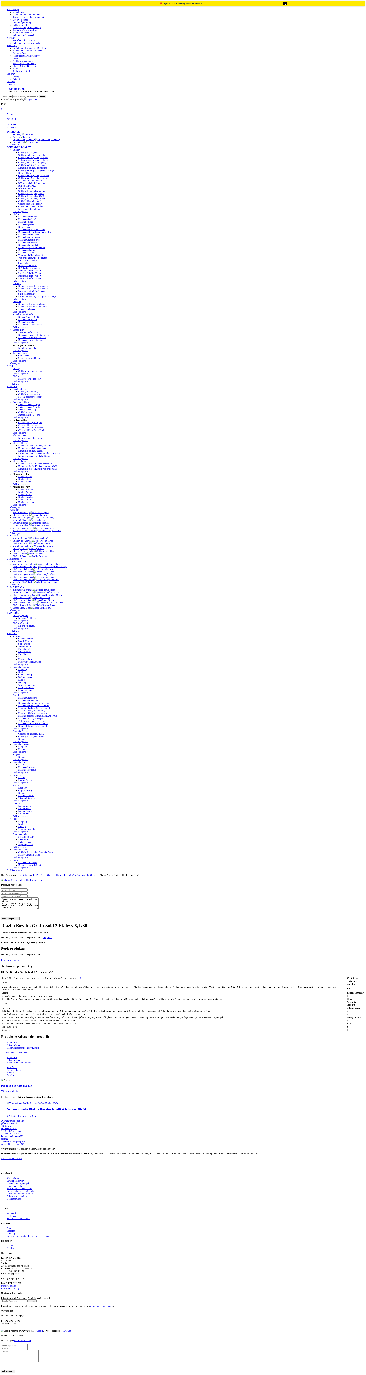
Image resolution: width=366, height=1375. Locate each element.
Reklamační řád (20, 25)
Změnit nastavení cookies (18, 1218)
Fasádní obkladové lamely (30, 397)
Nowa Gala (18, 775)
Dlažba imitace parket (28, 245)
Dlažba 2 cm (18, 330)
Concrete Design (25, 638)
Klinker (21, 680)
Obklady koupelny (21, 515)
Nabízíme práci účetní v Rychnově (28, 43)
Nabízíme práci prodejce (24, 40)
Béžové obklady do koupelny (31, 183)
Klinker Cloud (24, 479)
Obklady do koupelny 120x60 (31, 198)
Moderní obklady (26, 837)
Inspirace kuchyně (21, 538)
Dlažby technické (26, 795)
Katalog (16, 79)
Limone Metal (24, 813)
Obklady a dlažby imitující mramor (34, 178)
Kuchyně (17, 137)
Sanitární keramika (21, 523)
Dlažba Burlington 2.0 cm (24, 595)
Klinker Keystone (26, 502)
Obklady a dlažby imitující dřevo (33, 157)
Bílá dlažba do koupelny (29, 268)
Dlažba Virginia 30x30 (28, 317)
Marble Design (25, 641)
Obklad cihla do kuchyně (29, 201)
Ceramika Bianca (20, 731)
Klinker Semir (24, 481)
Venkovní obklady (26, 829)
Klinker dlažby (19, 461)
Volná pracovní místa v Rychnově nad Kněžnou (28, 1236)
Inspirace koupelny (21, 512)
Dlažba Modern (20, 553)
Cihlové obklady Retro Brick (31, 430)
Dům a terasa (18, 142)
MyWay (16, 636)
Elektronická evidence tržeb (19, 1188)
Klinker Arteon (25, 492)
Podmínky (17, 68)
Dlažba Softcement (21, 556)
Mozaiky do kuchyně (22, 546)
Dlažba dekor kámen (27, 767)
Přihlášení (11, 1213)
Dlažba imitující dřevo (23, 574)
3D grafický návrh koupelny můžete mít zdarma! (182, 3)
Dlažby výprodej (20, 623)
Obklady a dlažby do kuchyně (31, 165)
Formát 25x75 (24, 649)
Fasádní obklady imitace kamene (33, 713)
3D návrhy (12, 45)
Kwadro (16, 785)
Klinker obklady (20, 443)
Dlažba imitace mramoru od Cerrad (34, 703)
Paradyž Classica (26, 687)
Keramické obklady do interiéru (32, 168)
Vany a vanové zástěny (23, 528)
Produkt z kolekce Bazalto (16, 1085)
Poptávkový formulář (22, 32)
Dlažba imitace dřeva (27, 216)
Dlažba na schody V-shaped (31, 718)
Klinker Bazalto (25, 497)
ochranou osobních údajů (101, 1306)
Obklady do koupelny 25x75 (31, 734)
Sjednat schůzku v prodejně (25, 30)
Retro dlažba (24, 227)
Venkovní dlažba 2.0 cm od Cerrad (34, 708)
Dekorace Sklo (25, 659)
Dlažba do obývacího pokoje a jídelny (35, 232)
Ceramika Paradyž (21, 667)
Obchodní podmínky (22, 22)
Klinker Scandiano (26, 489)
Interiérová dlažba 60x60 (29, 278)
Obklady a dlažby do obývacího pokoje (36, 170)
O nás (9, 1228)
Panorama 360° (19, 53)
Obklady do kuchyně (22, 541)
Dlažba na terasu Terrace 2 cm (32, 337)
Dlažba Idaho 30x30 (27, 319)
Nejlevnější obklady (27, 618)
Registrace (11, 1216)
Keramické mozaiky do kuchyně (33, 288)
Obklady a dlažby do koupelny (32, 162)
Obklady (16, 150)
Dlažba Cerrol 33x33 (27, 862)
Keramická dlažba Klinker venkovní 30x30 (37, 466)
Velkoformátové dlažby (23, 582)
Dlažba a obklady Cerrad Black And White (37, 716)
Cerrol (15, 860)
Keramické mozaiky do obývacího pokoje (37, 296)
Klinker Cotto (24, 499)
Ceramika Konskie (21, 744)
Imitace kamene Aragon (29, 404)
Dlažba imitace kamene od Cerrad (33, 705)
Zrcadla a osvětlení (21, 525)
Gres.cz (39, 1331)
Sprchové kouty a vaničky (24, 530)
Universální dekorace (27, 685)
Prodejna (11, 81)
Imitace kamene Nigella (29, 409)
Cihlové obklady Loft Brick (30, 427)
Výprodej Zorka (25, 844)
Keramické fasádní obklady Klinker (34, 445)
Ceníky (16, 76)
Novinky (11, 38)
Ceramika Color (20, 849)
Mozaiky (17, 283)
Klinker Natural (25, 476)
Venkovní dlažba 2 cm (28, 332)
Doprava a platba (20, 20)
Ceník (15, 58)
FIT (20, 656)
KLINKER (38, 875)
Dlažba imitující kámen (23, 577)
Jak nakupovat (19, 12)
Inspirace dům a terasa (23, 590)
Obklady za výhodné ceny (30, 371)
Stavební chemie (20, 353)
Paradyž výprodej (26, 690)
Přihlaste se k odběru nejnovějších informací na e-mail (25, 1298)
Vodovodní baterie (21, 520)
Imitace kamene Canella (29, 407)
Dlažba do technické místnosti (31, 229)
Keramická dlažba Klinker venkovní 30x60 (37, 469)
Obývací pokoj (25, 674)
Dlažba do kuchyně (27, 219)
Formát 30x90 (24, 651)
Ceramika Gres (19, 762)
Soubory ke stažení (21, 71)
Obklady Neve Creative (23, 551)
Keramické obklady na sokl (30, 451)
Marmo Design (25, 780)
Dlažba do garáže (26, 224)
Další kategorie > (14, 144)
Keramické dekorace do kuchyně (33, 306)
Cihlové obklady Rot (27, 425)
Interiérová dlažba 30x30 (29, 270)
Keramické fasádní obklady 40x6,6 (34, 456)
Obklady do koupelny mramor (32, 191)
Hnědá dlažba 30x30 (27, 265)
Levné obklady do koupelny (31, 209)
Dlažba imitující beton (22, 569)
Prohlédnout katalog (10, 1288)
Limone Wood (24, 806)
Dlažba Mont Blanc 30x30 (30, 324)
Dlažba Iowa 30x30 (27, 322)
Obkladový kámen (26, 412)
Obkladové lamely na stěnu (30, 206)
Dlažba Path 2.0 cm (21, 597)
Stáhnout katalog (8, 1286)
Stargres (16, 754)
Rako (15, 819)
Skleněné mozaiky (26, 294)
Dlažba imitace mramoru (29, 237)
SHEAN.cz (65, 1331)
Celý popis (47, 937)
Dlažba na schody (26, 252)
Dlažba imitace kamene (28, 234)
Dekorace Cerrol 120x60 (29, 865)
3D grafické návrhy (15, 1181)
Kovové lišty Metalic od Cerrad (32, 726)
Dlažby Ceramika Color (29, 855)
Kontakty (11, 84)
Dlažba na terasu (25, 222)
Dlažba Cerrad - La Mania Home (33, 723)
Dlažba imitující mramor (23, 579)
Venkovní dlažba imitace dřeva (32, 255)
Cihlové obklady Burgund (30, 422)
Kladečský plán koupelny (24, 63)
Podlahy (22, 826)
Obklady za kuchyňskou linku (31, 155)
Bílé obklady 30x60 (27, 188)
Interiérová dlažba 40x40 (29, 276)
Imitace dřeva (24, 839)
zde (80, 978)
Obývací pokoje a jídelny (24, 139)
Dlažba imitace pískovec (29, 240)
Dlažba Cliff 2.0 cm (21, 608)
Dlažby (16, 214)
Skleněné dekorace (26, 309)
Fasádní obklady (20, 389)
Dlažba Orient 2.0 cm (22, 600)
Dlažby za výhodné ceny (29, 379)
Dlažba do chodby (26, 250)
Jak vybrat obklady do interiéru (27, 14)
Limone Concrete (26, 811)
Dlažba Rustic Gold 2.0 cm (25, 602)
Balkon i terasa (25, 677)
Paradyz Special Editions (29, 662)
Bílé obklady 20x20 (27, 186)
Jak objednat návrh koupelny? (26, 56)
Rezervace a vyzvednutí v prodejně (28, 17)
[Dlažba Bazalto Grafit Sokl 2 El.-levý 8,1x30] (22, 880)
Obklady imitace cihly (28, 391)
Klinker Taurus (25, 494)
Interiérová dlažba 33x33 (29, 273)
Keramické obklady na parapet (32, 448)
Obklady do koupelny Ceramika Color (35, 852)
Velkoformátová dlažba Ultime (32, 721)
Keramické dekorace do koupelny (33, 304)
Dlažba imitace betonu (28, 700)
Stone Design (24, 644)
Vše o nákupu (13, 9)
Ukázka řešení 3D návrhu (24, 66)
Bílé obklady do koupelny (30, 180)
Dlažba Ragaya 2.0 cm (23, 605)
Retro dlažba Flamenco (23, 571)
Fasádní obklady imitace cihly (31, 710)
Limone (16, 803)
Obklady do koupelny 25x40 (31, 193)
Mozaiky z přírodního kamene (31, 291)
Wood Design (24, 646)
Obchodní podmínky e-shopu (20, 1193)
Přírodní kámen (19, 435)
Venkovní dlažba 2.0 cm (23, 592)
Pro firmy (11, 74)
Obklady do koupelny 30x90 (31, 736)
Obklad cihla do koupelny (30, 204)
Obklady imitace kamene (29, 394)
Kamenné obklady (21, 402)
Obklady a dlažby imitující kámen (33, 175)
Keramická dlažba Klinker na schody (35, 463)
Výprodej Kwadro (26, 798)
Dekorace (17, 301)
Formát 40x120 (25, 654)
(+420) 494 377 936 (22, 1340)
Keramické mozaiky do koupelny (33, 286)
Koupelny (17, 134)
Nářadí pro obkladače (28, 348)
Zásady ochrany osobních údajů (27, 27)
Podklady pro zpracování (24, 61)
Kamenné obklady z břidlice (31, 438)
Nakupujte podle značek (23, 35)
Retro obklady (24, 173)
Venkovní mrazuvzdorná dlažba (32, 258)
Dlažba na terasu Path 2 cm (30, 340)
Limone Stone (24, 808)
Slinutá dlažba (24, 263)
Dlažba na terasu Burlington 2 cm (33, 335)
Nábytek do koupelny (22, 517)
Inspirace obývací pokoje (24, 564)
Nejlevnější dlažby (26, 626)
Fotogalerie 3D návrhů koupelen (27, 50)
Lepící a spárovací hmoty (29, 358)
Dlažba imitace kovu (27, 242)
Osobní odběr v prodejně (18, 1183)
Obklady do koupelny (28, 152)
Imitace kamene (25, 842)
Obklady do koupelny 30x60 (31, 196)
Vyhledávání (6, 96)
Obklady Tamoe (20, 548)
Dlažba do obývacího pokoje (26, 566)
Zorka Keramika (20, 834)
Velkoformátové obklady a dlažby (33, 160)
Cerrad (16, 695)
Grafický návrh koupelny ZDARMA (29, 48)
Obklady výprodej (21, 615)
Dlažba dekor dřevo (27, 770)
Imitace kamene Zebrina (29, 415)
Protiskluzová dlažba (27, 260)
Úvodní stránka (24, 875)
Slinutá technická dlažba (23, 314)
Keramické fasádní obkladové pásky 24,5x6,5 (39, 453)
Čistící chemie (24, 355)
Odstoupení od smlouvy (17, 1196)
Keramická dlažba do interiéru (31, 247)
